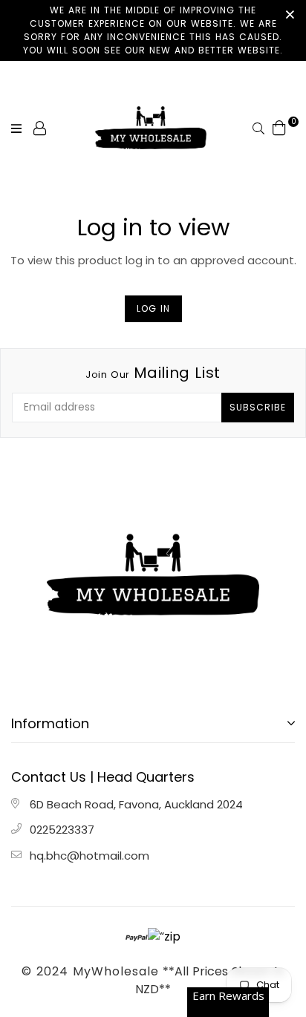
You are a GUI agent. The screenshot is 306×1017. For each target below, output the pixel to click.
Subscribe (258, 407)
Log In (153, 308)
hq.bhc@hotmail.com (89, 855)
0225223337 (62, 829)
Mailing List (153, 373)
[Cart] (279, 127)
